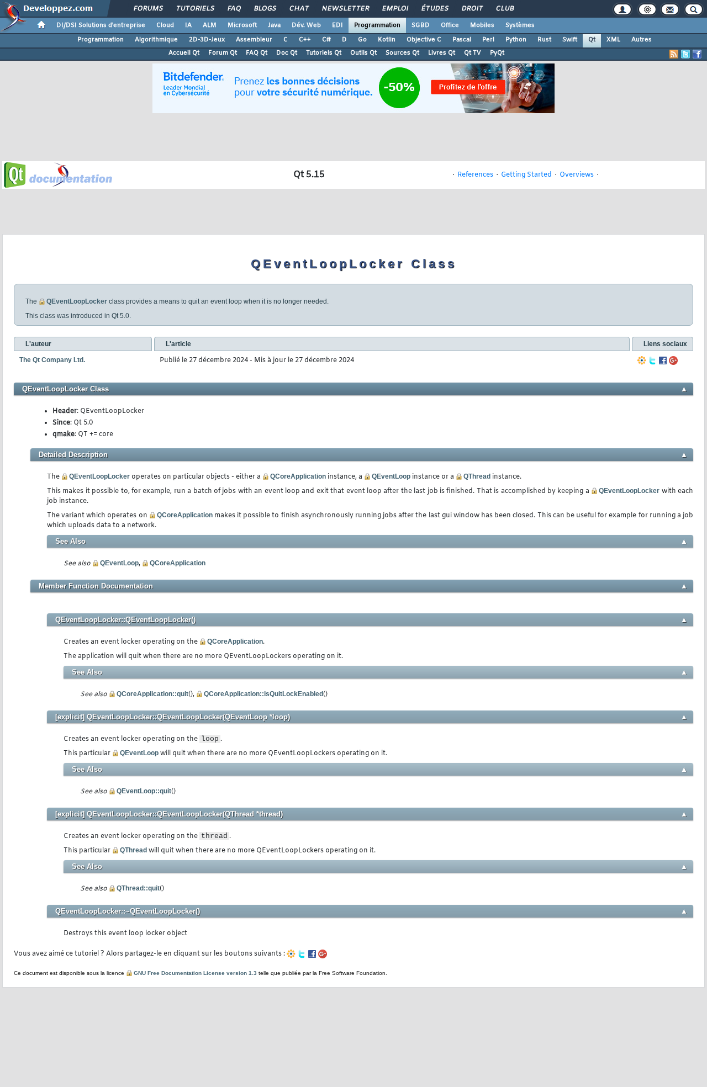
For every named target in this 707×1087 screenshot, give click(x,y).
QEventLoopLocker (76, 301)
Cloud (165, 25)
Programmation (377, 25)
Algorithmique (156, 40)
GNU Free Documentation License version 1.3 (195, 973)
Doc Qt (286, 53)
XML (613, 40)
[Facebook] (662, 360)
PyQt (497, 53)
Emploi (395, 8)
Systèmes (520, 25)
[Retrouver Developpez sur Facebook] (697, 54)
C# (326, 40)
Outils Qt (363, 53)
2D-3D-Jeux (207, 40)
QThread (476, 476)
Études (434, 8)
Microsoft (242, 25)
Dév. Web (306, 25)
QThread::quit (138, 888)
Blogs (264, 8)
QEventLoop (391, 476)
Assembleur (254, 40)
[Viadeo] (641, 360)
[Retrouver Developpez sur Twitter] (685, 54)
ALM (210, 25)
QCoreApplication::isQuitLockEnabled (263, 694)
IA (188, 25)
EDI (337, 25)
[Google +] (673, 360)
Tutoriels (195, 8)
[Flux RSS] (673, 54)
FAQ (233, 8)
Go (362, 40)
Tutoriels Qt (323, 53)
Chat (298, 8)
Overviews (577, 175)
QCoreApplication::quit (152, 694)
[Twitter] (652, 360)
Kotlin (386, 40)
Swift (569, 40)
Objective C (424, 40)
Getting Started (526, 175)
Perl (488, 40)
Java (274, 25)
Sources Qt (402, 53)
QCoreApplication (298, 476)
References (475, 175)
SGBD (420, 25)
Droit (471, 8)
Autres (641, 40)
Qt (591, 40)
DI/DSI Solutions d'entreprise (100, 25)
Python (515, 40)
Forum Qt (222, 53)
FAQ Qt (256, 53)
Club (504, 8)
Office (450, 25)
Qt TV (472, 53)
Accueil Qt (183, 53)
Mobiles (482, 25)
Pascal (461, 40)
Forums (147, 8)
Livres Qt (441, 53)
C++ (305, 40)
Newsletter (345, 8)
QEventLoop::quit (144, 791)
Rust (544, 40)
